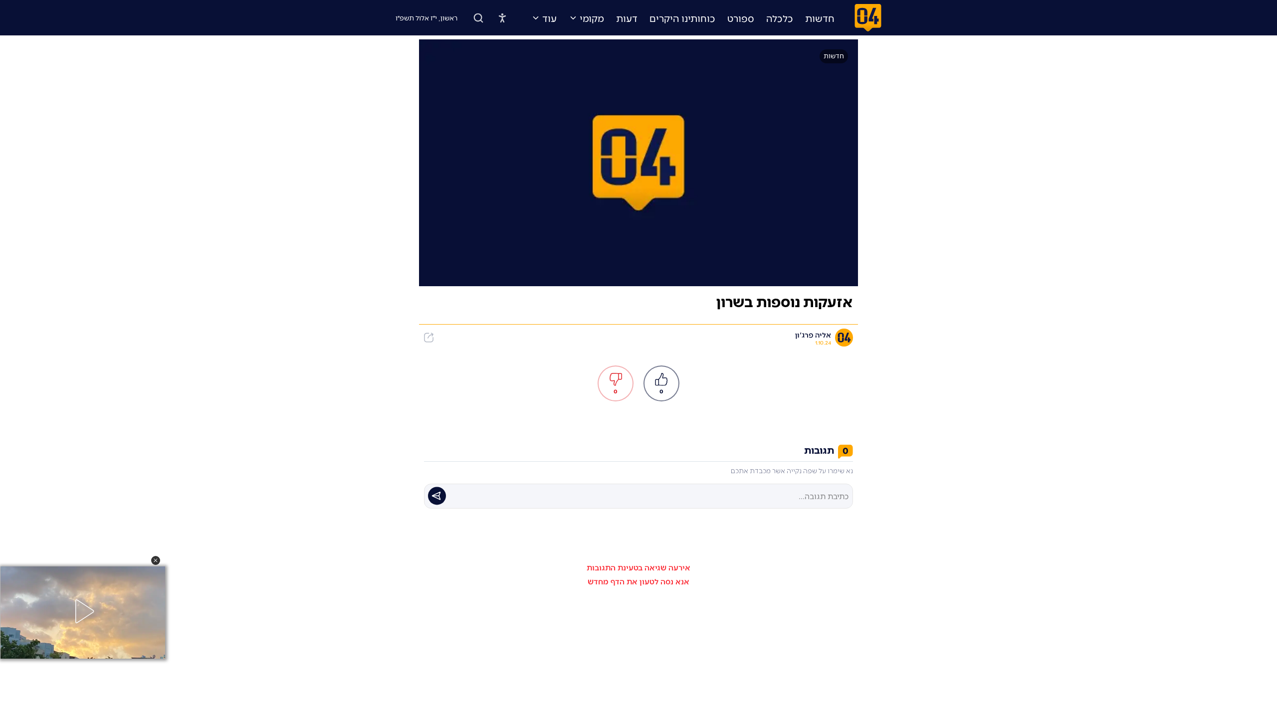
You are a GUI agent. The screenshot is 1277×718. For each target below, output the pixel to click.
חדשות (820, 18)
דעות (627, 18)
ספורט (740, 18)
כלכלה (779, 18)
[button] (155, 560)
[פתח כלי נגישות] (502, 18)
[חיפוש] (478, 18)
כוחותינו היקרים (682, 18)
